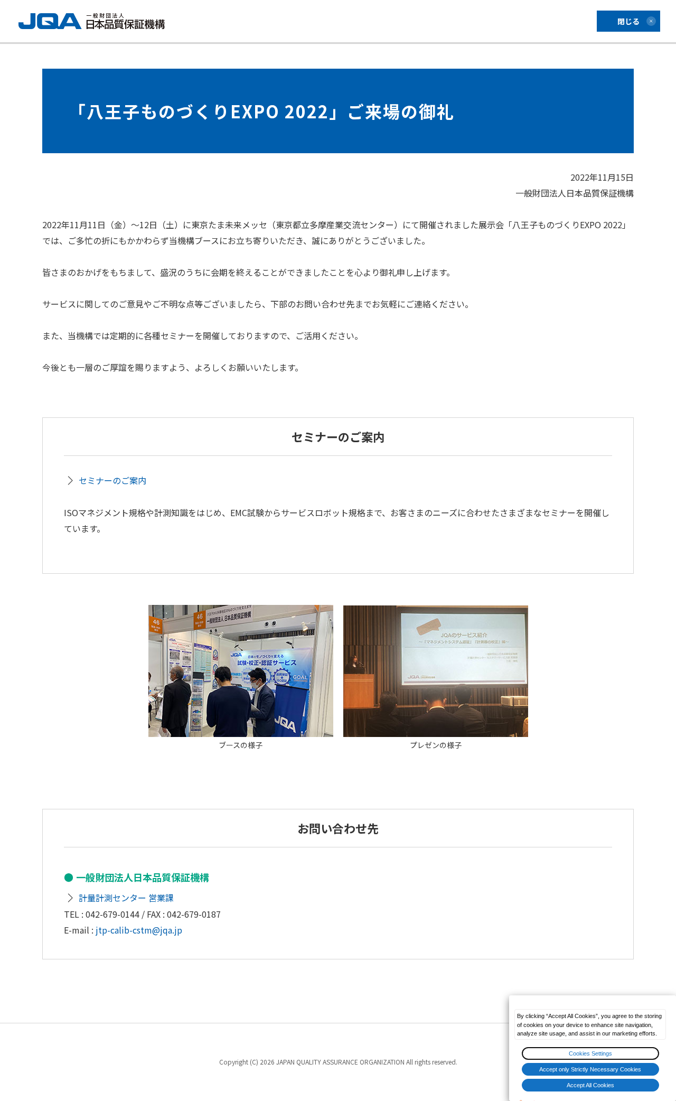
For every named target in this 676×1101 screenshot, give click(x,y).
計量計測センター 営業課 (126, 897)
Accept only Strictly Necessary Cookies (590, 1069)
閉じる (628, 21)
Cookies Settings (590, 1053)
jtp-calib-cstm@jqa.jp (139, 929)
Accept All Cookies (590, 1085)
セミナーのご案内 (112, 480)
